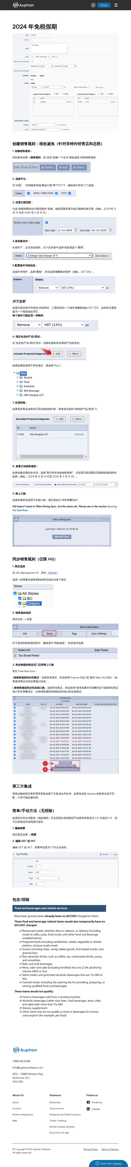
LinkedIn (96, 1109)
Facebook (97, 1102)
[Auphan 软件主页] (23, 5)
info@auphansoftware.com (27, 1067)
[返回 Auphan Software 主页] (24, 1053)
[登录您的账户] (93, 5)
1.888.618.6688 (21, 1061)
